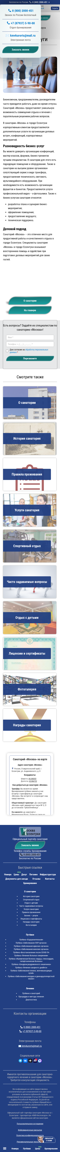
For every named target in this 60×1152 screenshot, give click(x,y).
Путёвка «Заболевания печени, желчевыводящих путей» (31, 971)
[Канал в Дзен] (30, 1061)
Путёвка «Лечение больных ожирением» (31, 955)
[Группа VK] (25, 1061)
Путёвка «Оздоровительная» (31, 939)
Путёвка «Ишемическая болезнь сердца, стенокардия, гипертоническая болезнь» (31, 960)
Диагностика (31, 1000)
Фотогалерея (31, 925)
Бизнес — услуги (31, 915)
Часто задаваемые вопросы (31, 906)
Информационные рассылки (30, 1130)
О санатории (30, 300)
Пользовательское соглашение (30, 1124)
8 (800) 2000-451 (39, 2)
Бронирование (30, 883)
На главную (30, 310)
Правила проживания (31, 912)
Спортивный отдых (31, 899)
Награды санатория (31, 922)
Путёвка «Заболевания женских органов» (31, 949)
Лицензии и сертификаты (31, 919)
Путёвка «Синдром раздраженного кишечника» (31, 964)
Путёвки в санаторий (31, 993)
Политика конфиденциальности (30, 1135)
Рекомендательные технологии (30, 1142)
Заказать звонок (30, 845)
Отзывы (36, 878)
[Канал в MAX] (40, 1061)
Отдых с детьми (31, 903)
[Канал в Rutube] (35, 1061)
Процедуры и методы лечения (31, 996)
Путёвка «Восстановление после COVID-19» (31, 952)
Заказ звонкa (43, 18)
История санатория (31, 896)
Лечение (30, 988)
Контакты (50, 878)
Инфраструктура (48, 874)
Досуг (24, 874)
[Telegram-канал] (20, 1061)
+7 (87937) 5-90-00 (23, 23)
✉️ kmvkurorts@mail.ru (21, 35)
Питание (33, 874)
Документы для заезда (16, 878)
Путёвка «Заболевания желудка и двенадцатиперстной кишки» (31, 977)
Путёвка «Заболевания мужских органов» (31, 946)
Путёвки (30, 934)
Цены (16, 874)
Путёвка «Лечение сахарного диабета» (31, 967)
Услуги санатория (31, 909)
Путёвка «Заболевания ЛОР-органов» (31, 943)
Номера (7, 874)
